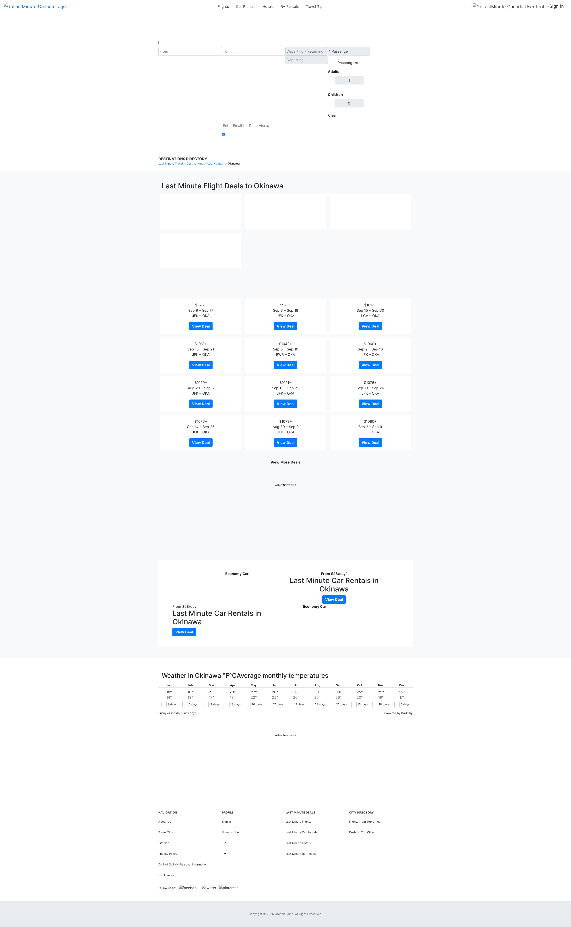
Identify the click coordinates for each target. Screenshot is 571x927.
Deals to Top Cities (362, 832)
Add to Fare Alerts (242, 134)
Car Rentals (245, 6)
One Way (169, 42)
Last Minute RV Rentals (301, 853)
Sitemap (163, 843)
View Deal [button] (201, 326)
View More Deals (285, 462)
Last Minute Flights (298, 821)
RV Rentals (290, 6)
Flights (223, 6)
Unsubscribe (230, 832)
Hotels (268, 6)
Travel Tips (315, 6)
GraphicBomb (284, 914)
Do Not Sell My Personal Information (182, 864)
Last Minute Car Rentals (301, 832)
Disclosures (166, 875)
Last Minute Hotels (298, 843)
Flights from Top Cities (364, 821)
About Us (164, 821)
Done (362, 115)
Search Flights (391, 83)
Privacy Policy (167, 853)
